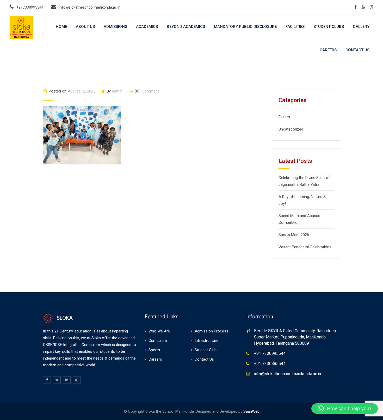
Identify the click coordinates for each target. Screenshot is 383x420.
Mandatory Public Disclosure (245, 26)
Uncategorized (291, 129)
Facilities (295, 26)
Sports (154, 350)
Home (61, 26)
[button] (344, 408)
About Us (85, 26)
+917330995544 (30, 7)
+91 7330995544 (270, 353)
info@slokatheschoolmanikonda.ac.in (89, 7)
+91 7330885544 (270, 363)
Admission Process (211, 331)
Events (284, 117)
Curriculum (158, 340)
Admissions (115, 26)
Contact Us (357, 50)
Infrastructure (206, 340)
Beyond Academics (186, 26)
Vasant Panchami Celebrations (305, 247)
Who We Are (159, 331)
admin (117, 91)
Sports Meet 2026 (294, 234)
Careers (328, 50)
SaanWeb (251, 411)
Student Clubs (328, 26)
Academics (147, 26)
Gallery (361, 26)
